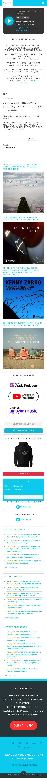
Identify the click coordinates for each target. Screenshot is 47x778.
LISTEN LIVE (25, 507)
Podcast (16, 774)
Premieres (13, 675)
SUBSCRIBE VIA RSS (25, 424)
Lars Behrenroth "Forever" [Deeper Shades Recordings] (21, 218)
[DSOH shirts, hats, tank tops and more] (23, 455)
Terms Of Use (37, 774)
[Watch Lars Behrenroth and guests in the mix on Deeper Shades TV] (18, 520)
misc (11, 98)
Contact (8, 774)
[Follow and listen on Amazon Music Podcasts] (23, 410)
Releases (13, 567)
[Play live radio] (9, 21)
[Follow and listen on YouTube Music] (23, 396)
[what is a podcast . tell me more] (33, 375)
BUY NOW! (23, 474)
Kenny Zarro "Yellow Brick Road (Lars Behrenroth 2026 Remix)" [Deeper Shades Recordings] (21, 271)
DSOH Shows (15, 618)
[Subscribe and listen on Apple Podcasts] (23, 385)
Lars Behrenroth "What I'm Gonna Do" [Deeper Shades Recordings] (20, 167)
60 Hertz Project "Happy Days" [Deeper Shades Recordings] (22, 324)
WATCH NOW (25, 520)
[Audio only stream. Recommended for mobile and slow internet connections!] (18, 507)
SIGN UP (23, 497)
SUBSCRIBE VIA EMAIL (25, 430)
